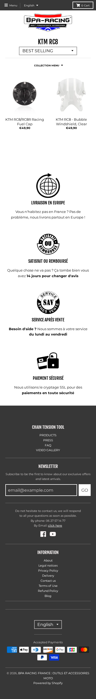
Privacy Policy (48, 570)
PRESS (48, 440)
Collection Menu (46, 65)
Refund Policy (48, 591)
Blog (48, 596)
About (48, 560)
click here (55, 525)
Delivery (48, 575)
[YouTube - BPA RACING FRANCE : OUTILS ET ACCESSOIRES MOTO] (53, 534)
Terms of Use (48, 586)
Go (84, 490)
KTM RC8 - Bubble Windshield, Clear (71, 121)
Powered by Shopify (48, 683)
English (29, 5)
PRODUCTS (48, 435)
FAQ (48, 445)
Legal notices (48, 565)
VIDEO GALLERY (48, 450)
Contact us (48, 581)
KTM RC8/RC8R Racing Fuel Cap (24, 121)
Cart (85, 5)
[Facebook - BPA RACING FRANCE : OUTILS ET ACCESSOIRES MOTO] (43, 534)
